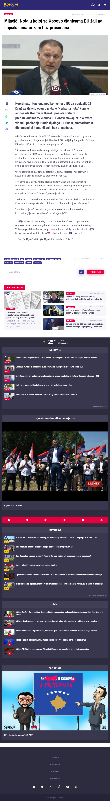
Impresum (55, 764)
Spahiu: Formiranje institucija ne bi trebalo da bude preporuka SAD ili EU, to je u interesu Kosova (55, 359)
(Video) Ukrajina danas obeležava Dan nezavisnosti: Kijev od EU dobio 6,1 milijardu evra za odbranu (55, 623)
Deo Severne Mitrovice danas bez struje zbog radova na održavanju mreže (55, 396)
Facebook (8, 520)
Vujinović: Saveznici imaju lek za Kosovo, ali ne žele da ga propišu (55, 387)
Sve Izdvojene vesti (96, 595)
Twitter (27, 520)
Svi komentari (95, 272)
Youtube (82, 520)
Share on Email (6, 129)
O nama (55, 757)
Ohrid (29, 263)
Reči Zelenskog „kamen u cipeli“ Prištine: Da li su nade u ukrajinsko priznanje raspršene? (55, 558)
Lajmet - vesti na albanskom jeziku (55, 418)
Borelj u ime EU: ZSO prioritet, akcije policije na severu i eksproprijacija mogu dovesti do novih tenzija (74, 324)
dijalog (8, 263)
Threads (64, 520)
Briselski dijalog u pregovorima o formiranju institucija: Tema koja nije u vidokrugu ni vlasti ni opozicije (55, 586)
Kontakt (55, 771)
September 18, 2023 (62, 239)
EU (22, 259)
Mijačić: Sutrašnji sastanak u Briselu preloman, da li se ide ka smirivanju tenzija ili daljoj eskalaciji (74, 297)
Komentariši (81, 272)
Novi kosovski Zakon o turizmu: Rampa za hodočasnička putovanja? (55, 549)
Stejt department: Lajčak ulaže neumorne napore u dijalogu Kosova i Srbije (74, 310)
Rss (101, 520)
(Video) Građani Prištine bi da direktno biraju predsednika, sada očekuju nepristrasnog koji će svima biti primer (55, 614)
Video (55, 604)
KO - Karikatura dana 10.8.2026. (55, 705)
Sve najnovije (98, 406)
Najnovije (55, 349)
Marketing (55, 778)
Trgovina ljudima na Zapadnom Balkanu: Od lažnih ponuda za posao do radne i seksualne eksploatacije (55, 576)
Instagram (45, 520)
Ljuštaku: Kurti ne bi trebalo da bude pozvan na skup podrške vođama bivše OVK (55, 369)
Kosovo (37, 263)
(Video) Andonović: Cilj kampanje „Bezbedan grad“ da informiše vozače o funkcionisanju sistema (55, 632)
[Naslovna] (11, 5)
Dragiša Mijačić (11, 259)
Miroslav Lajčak (53, 259)
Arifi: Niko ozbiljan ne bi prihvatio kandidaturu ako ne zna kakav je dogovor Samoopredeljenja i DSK (55, 378)
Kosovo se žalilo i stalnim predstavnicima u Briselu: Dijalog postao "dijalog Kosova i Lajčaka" (22, 310)
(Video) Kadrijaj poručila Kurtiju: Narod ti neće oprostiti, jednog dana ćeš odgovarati (55, 642)
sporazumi (19, 263)
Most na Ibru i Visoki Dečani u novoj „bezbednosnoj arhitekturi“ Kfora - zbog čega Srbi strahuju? (55, 539)
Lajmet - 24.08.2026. (55, 466)
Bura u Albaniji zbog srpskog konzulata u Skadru (55, 567)
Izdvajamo (55, 529)
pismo (28, 259)
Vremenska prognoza (93, 5)
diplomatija (39, 259)
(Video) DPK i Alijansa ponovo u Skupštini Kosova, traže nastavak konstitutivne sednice (55, 651)
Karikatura (55, 667)
